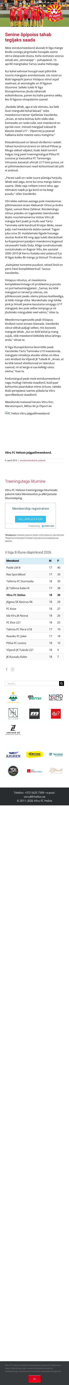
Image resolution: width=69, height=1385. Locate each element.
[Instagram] (12, 669)
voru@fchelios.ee (34, 797)
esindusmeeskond (28, 460)
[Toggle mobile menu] (7, 5)
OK (34, 1379)
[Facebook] (6, 669)
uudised (41, 460)
